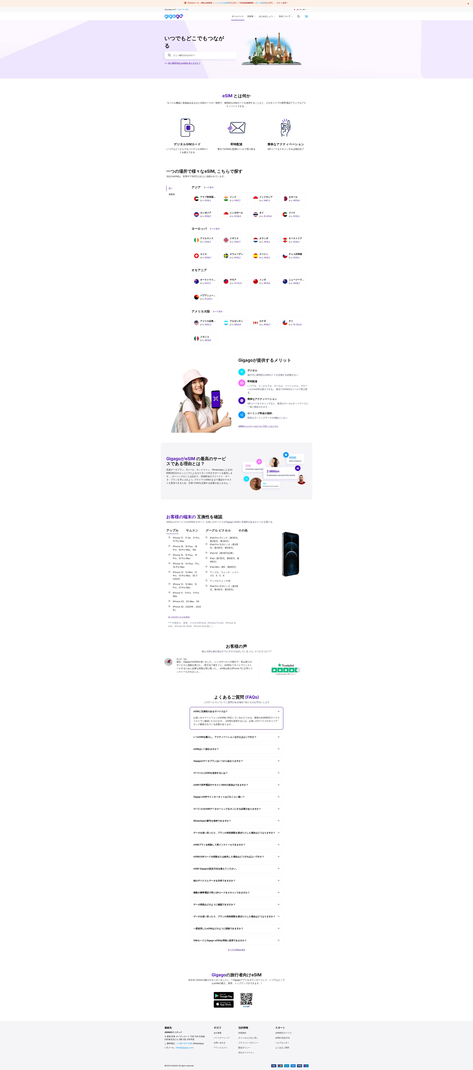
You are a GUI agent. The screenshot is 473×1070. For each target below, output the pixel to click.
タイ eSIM (260, 3)
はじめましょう (266, 16)
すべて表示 (209, 187)
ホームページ (238, 16)
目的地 (250, 16)
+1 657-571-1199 (182, 9)
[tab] (172, 530)
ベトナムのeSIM (221, 3)
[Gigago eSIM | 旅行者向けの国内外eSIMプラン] (174, 16)
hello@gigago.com (184, 1047)
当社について (284, 16)
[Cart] (306, 16)
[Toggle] (279, 711)
